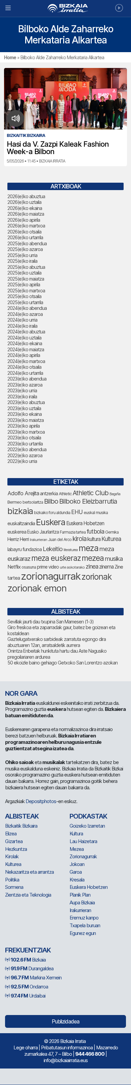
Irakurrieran (38, 539)
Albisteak (22, 816)
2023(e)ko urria (22, 390)
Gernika (112, 532)
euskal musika (96, 512)
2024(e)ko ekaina (24, 343)
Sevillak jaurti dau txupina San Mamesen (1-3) (50, 621)
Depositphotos (41, 801)
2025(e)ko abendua (27, 243)
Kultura (76, 833)
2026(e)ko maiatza (25, 214)
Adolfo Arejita (23, 493)
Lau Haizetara (83, 841)
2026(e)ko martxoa (26, 225)
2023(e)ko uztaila (24, 408)
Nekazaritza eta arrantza (29, 872)
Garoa (76, 872)
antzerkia (49, 494)
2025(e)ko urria (22, 255)
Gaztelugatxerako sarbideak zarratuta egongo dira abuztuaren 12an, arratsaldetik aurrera (56, 642)
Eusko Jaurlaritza (43, 532)
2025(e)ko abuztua (26, 267)
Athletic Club (90, 493)
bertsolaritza (33, 502)
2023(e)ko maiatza (25, 420)
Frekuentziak (28, 950)
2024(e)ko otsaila (24, 367)
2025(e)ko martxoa (26, 290)
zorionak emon (37, 588)
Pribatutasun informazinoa (67, 1047)
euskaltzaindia (21, 523)
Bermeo (14, 502)
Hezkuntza (16, 849)
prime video (48, 567)
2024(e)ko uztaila (24, 337)
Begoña (115, 494)
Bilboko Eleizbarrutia (88, 501)
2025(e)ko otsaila (24, 296)
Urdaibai (28, 995)
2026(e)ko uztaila (24, 202)
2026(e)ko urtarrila (25, 237)
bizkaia (20, 511)
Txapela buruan (85, 925)
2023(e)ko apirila (23, 426)
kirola (79, 539)
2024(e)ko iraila (22, 326)
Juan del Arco (60, 539)
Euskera (50, 522)
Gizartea (14, 841)
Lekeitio (52, 548)
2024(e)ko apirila (23, 355)
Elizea (10, 833)
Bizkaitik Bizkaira (21, 826)
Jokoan (77, 864)
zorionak (97, 577)
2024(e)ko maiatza (25, 349)
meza (88, 548)
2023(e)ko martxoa (26, 432)
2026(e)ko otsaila (24, 231)
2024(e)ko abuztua (26, 331)
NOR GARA (21, 693)
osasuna (28, 567)
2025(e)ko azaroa (25, 249)
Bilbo (51, 501)
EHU (77, 511)
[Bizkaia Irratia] (65, 8)
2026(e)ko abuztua (26, 196)
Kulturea (111, 538)
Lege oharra (25, 1047)
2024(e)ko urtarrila (25, 373)
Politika (12, 879)
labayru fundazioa (24, 549)
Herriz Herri (18, 539)
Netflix (13, 567)
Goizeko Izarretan (87, 826)
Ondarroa (29, 986)
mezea (93, 558)
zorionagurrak (51, 576)
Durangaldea (32, 968)
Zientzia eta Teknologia (28, 895)
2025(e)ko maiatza (25, 279)
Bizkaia (28, 959)
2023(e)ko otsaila (24, 437)
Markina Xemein (36, 977)
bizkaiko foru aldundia (52, 512)
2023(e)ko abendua (26, 379)
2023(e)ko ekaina (24, 414)
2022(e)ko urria (22, 461)
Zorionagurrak (83, 856)
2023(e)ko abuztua (26, 402)
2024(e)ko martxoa (26, 361)
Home (10, 57)
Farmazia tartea (73, 532)
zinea (92, 566)
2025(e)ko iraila (22, 261)
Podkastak (88, 816)
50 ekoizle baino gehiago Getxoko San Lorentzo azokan (62, 662)
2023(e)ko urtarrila (25, 443)
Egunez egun (83, 933)
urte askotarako (72, 567)
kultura (93, 539)
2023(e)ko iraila (22, 396)
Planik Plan (80, 895)
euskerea (16, 532)
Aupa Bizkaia (82, 902)
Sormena (14, 887)
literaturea (70, 550)
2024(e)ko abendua (27, 308)
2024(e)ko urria (22, 320)
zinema (106, 567)
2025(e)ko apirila (23, 284)
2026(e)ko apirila (23, 220)
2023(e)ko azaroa (24, 385)
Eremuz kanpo (84, 917)
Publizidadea (65, 1021)
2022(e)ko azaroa (24, 455)
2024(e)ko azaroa (25, 314)
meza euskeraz (56, 558)
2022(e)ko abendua (26, 449)
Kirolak (11, 856)
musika (114, 558)
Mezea (77, 849)
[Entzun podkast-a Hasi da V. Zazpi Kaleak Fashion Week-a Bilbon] (16, 118)
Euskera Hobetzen (85, 523)
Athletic (65, 493)
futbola (95, 531)
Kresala (77, 879)
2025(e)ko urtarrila (25, 302)
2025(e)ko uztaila (24, 273)
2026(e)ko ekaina (24, 208)
